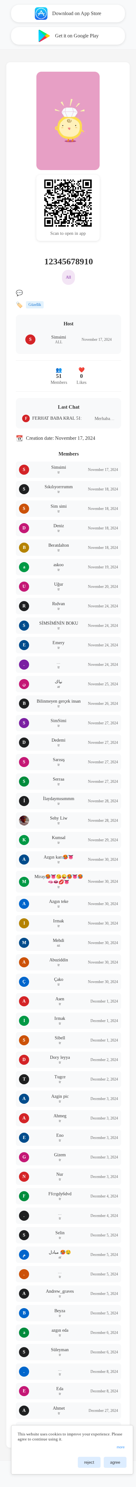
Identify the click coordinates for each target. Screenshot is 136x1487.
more (121, 1447)
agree (115, 1462)
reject (89, 1462)
